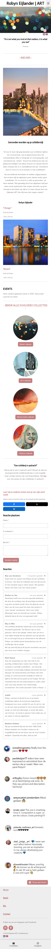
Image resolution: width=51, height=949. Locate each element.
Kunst (5, 898)
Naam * (6, 520)
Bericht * (6, 542)
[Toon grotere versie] (25, 102)
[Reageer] (45, 576)
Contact (6, 914)
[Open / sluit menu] (48, 3)
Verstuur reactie (11, 560)
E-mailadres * (8, 531)
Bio (4, 906)
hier (44, 476)
